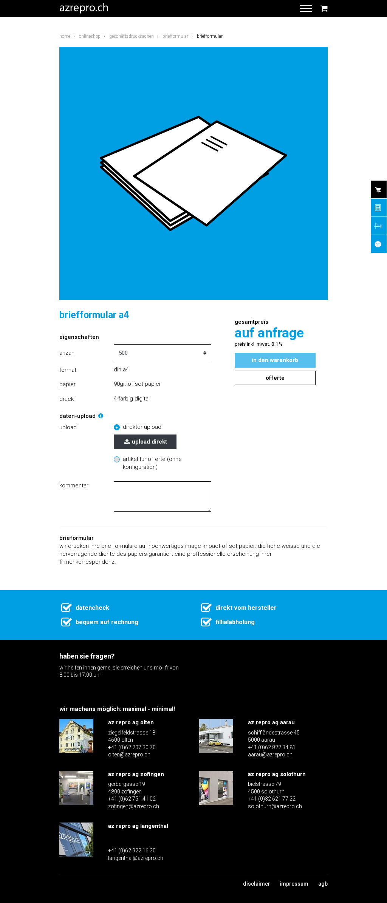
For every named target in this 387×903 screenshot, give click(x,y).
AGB (323, 884)
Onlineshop (90, 36)
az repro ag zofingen (136, 774)
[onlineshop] (379, 189)
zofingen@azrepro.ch (133, 806)
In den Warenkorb (275, 360)
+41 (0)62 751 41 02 (132, 799)
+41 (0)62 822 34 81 (272, 747)
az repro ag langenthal (138, 826)
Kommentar (73, 485)
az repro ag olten (131, 722)
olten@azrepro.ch (129, 754)
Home (64, 36)
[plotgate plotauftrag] (379, 226)
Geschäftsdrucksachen (131, 36)
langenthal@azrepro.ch (135, 858)
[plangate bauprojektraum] (379, 244)
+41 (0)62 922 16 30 (132, 850)
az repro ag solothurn (277, 774)
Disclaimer (256, 884)
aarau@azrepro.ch (270, 754)
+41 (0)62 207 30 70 (132, 747)
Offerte (275, 377)
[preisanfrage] (379, 207)
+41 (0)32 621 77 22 (272, 799)
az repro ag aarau (271, 722)
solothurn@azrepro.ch (275, 806)
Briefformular (175, 36)
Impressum (294, 884)
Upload (68, 427)
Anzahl (67, 352)
